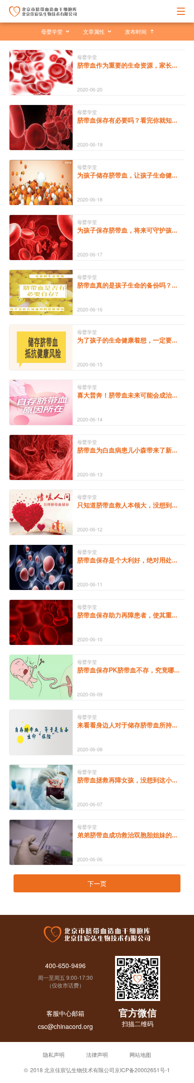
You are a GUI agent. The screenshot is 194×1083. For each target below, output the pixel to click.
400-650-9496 (65, 965)
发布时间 (136, 31)
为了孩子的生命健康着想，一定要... (127, 339)
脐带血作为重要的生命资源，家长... (127, 64)
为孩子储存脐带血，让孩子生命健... (127, 174)
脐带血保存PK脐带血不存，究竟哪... (128, 669)
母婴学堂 (52, 31)
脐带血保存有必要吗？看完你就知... (127, 119)
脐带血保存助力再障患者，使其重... (127, 614)
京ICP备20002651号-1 (142, 1070)
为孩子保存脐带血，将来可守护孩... (127, 229)
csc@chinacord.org (65, 1026)
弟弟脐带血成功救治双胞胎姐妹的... (127, 834)
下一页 (97, 883)
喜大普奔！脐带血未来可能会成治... (127, 394)
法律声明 (97, 1054)
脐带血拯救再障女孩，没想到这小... (127, 779)
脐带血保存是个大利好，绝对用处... (127, 559)
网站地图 (140, 1054)
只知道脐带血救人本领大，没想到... (127, 504)
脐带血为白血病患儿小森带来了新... (127, 449)
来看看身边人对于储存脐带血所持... (127, 724)
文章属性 (94, 31)
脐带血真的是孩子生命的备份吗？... (127, 284)
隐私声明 (54, 1054)
